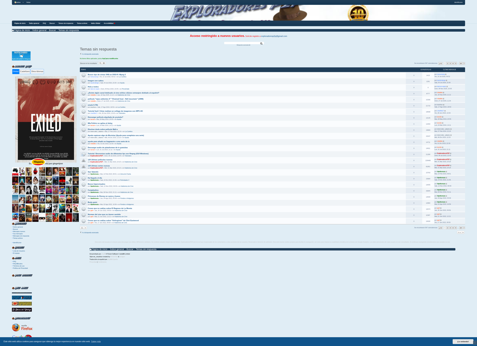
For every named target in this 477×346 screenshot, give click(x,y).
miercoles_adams (96, 131)
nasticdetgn (94, 83)
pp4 (91, 210)
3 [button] (450, 63)
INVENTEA (114, 257)
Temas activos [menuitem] (82, 23)
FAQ (14, 261)
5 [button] (455, 63)
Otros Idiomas (37, 71)
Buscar (15, 229)
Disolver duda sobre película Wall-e (103, 129)
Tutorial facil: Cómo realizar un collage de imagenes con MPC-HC (115, 111)
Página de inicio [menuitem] (19, 23)
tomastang (94, 77)
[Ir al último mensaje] (446, 74)
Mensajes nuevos (19, 231)
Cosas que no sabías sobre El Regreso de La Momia (110, 208)
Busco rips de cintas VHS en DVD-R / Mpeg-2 (107, 75)
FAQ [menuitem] (44, 23)
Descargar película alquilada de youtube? (105, 117)
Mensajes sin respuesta (21, 236)
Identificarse (17, 243)
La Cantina (122, 77)
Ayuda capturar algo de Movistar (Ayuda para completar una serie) (116, 135)
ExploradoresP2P (96, 156)
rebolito (93, 95)
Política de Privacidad (20, 268)
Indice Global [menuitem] (95, 23)
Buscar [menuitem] (52, 23)
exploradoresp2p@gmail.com (274, 36)
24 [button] (461, 63)
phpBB (103, 254)
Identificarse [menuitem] (458, 2)
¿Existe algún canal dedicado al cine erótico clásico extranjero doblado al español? (123, 93)
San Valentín (93, 172)
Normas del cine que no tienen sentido (104, 214)
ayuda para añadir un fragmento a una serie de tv (109, 141)
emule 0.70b (93, 105)
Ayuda (122, 83)
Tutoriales (122, 113)
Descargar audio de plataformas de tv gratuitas (108, 147)
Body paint (92, 202)
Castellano (25, 71)
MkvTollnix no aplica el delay (100, 123)
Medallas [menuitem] (17, 2)
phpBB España (113, 259)
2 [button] (447, 63)
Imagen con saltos (95, 81)
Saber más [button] (96, 341)
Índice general (18, 227)
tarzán (439, 117)
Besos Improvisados (96, 184)
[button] (440, 63)
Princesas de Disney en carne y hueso (104, 196)
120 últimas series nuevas (99, 166)
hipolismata (94, 174)
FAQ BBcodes (17, 264)
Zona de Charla (125, 174)
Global (16, 71)
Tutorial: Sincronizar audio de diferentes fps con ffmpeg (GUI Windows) (118, 154)
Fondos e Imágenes (127, 198)
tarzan (92, 119)
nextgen (122, 257)
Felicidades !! (124, 180)
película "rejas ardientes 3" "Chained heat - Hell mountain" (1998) (115, 99)
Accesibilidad (109, 23)
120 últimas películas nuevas (100, 160)
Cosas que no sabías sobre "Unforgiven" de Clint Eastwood (113, 220)
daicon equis (94, 89)
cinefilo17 (93, 113)
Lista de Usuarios (19, 251)
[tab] (15, 71)
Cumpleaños (93, 190)
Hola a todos (93, 87)
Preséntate (125, 89)
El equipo (16, 253)
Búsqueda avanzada (243, 45)
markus (93, 107)
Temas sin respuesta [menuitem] (66, 23)
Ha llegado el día (95, 178)
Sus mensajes (18, 234)
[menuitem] (27, 2)
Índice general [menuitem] (34, 23)
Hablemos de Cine (124, 95)
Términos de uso (18, 266)
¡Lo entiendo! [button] (463, 342)
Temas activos (18, 238)
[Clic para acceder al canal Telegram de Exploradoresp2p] (21, 60)
